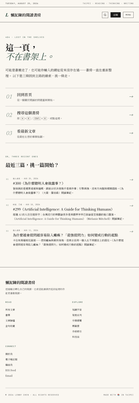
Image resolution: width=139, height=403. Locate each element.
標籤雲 (75, 326)
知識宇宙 (77, 309)
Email (9, 375)
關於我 (9, 354)
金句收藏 (10, 326)
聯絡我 (9, 364)
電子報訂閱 (11, 359)
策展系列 (77, 315)
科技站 (75, 336)
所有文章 (10, 309)
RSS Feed (10, 370)
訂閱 (115, 14)
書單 (7, 315)
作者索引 (77, 331)
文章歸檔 (10, 320)
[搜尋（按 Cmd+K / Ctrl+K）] (105, 15)
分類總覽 (77, 320)
